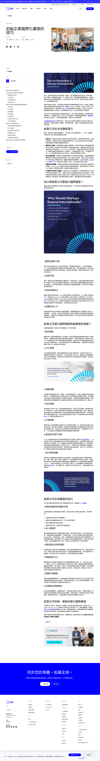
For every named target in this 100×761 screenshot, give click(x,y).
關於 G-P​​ (80, 704)
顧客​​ (79, 709)
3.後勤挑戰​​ (10, 111)
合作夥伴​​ (38, 8)
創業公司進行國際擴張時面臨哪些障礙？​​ (17, 104)
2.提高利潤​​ (10, 97)
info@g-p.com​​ (9, 717)
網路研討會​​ (81, 737)
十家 (64, 99)
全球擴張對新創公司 (50, 121)
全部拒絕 (89, 754)
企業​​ (63, 733)
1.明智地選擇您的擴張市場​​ (14, 126)
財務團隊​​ (64, 716)
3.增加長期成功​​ (11, 100)
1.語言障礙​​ (10, 107)
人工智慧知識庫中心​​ (83, 729)
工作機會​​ (80, 707)
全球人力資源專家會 (50, 609)
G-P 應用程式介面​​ (32, 721)
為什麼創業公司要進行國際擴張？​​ (15, 93)
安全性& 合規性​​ (32, 724)
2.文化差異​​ (10, 109)
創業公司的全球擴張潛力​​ (12, 90)
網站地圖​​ (80, 720)
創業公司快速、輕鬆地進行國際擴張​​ (16, 140)
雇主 (50, 465)
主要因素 (85, 439)
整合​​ (29, 719)
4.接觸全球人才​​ (11, 102)
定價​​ (51, 8)
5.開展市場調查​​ (11, 135)
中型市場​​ (64, 731)
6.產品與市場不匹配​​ (12, 119)
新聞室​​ (80, 715)
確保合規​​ (30, 707)
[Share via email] (18, 46)
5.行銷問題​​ (10, 116)
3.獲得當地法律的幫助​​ (13, 130)
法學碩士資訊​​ (81, 722)
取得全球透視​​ (31, 712)
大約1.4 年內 (65, 108)
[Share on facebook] (10, 46)
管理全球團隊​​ (31, 709)
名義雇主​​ (30, 704)
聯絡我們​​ (8, 722)
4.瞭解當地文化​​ (11, 133)
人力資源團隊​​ (65, 711)
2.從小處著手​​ (10, 128)
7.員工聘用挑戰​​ (11, 121)
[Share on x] (14, 46)
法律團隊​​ (64, 714)
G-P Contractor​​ (48, 707)
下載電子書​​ (48, 622)
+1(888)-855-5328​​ (10, 715)
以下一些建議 (82, 503)
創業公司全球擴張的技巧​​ (12, 123)
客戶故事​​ (64, 740)
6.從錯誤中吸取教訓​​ (12, 137)
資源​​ (45, 8)
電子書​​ (80, 740)
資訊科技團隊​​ (65, 719)
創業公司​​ (64, 728)
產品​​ (17, 8)
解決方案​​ (24, 8)
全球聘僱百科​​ (65, 704)
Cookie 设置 (81, 758)
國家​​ (31, 8)
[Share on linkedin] (7, 46)
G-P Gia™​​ (47, 709)
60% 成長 (47, 299)
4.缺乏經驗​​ (10, 114)
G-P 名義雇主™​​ (48, 704)
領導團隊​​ (64, 721)
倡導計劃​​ (64, 743)
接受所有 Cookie (75, 754)
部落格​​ (80, 732)
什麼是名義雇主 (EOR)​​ (83, 742)
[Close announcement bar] (88, 1)
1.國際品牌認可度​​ (12, 95)
